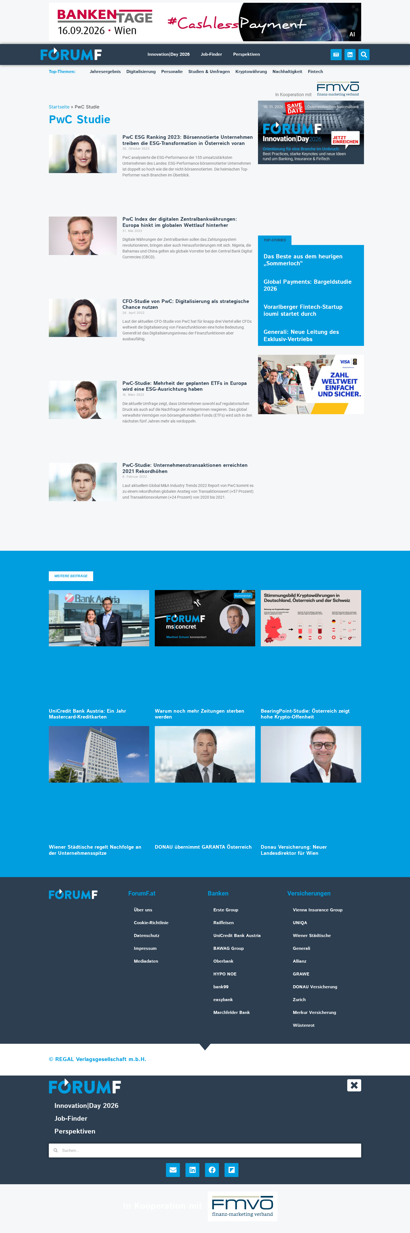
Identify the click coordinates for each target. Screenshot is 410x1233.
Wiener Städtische (312, 936)
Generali (301, 948)
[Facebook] (212, 1170)
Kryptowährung (251, 72)
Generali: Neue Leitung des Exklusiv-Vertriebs (301, 335)
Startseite (59, 107)
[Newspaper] (336, 54)
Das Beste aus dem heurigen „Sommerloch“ (303, 260)
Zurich (299, 1000)
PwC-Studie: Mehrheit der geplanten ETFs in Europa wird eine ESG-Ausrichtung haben (184, 386)
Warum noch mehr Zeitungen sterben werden (199, 714)
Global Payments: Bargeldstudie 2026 (308, 285)
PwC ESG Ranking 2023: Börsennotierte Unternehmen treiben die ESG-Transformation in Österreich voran (187, 140)
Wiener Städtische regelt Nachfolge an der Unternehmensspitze (95, 850)
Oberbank (223, 961)
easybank (223, 1000)
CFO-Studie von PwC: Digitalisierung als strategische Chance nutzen (185, 304)
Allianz (300, 961)
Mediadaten (146, 961)
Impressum (145, 948)
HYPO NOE (225, 974)
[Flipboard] (231, 1170)
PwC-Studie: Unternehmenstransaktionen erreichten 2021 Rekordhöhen (185, 468)
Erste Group (225, 910)
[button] (364, 54)
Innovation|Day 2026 (169, 54)
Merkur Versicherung (314, 1012)
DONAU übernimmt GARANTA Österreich (203, 847)
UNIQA (300, 923)
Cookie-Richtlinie (151, 923)
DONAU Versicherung (315, 987)
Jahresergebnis (105, 72)
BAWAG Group (228, 948)
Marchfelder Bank (231, 1012)
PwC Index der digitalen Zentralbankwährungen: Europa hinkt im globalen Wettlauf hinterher (179, 222)
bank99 (220, 987)
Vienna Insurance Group (318, 910)
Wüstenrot (304, 1025)
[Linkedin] (350, 54)
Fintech (315, 72)
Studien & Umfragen (209, 72)
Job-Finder (211, 54)
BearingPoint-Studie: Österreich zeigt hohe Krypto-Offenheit (305, 714)
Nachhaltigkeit (287, 72)
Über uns (143, 910)
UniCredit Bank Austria (237, 936)
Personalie (172, 72)
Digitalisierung (141, 72)
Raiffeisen (223, 923)
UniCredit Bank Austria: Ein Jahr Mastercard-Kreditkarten (87, 714)
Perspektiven (246, 54)
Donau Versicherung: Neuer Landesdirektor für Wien (294, 850)
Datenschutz (147, 936)
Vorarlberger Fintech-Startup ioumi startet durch (303, 310)
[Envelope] (173, 1170)
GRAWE (301, 974)
